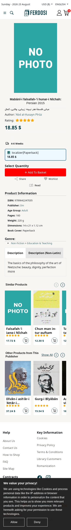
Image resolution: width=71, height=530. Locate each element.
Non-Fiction (17, 243)
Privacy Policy (46, 445)
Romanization (46, 466)
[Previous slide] (56, 285)
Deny (37, 522)
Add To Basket (36, 172)
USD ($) (46, 4)
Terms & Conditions (50, 452)
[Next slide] (62, 285)
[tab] (15, 253)
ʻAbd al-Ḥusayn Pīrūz (28, 114)
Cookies (42, 438)
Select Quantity (17, 166)
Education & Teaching (39, 243)
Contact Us (10, 448)
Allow (14, 522)
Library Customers (49, 459)
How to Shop (11, 455)
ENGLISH (60, 4)
